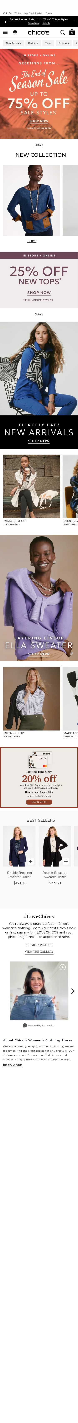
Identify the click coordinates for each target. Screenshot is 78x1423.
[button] (72, 31)
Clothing (33, 43)
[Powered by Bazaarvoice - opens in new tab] (38, 1026)
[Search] (62, 32)
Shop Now (33, 23)
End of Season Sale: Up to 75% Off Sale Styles (39, 19)
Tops (48, 43)
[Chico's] (38, 32)
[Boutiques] (14, 32)
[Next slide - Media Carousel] (72, 991)
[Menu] (5, 32)
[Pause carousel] (74, 22)
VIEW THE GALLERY (39, 951)
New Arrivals (13, 43)
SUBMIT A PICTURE (39, 945)
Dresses (64, 43)
